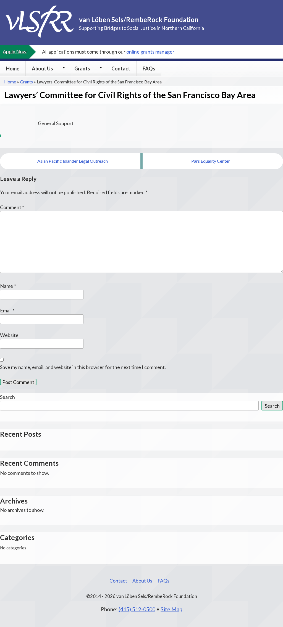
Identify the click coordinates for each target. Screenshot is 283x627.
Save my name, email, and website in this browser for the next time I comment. (83, 367)
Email (7, 310)
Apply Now (15, 51)
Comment (12, 207)
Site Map (171, 609)
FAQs (149, 68)
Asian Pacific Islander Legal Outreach (72, 161)
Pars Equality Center (210, 161)
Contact (120, 68)
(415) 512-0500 (137, 609)
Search (7, 397)
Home (12, 68)
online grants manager (150, 52)
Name (8, 286)
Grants (82, 68)
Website (9, 335)
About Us (42, 68)
